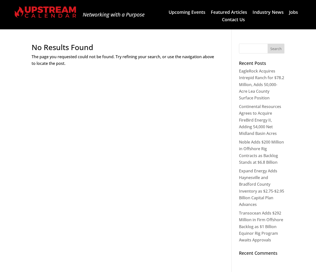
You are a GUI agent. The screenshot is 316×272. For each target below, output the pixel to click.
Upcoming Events (187, 12)
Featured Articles (229, 12)
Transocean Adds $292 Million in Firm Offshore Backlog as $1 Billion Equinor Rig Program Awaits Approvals (261, 226)
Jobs (293, 12)
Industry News (268, 12)
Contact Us (233, 20)
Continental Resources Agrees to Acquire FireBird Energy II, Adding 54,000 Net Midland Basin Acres (260, 120)
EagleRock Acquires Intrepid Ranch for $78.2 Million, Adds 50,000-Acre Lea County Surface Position (261, 84)
